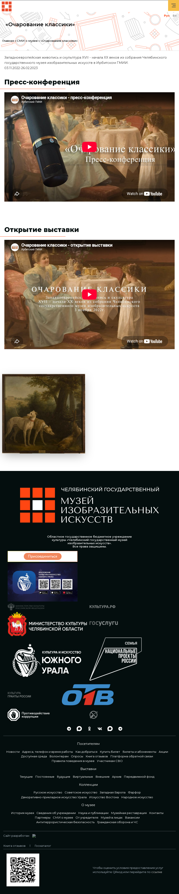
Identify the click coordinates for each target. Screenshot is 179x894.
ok (88, 728)
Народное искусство (137, 797)
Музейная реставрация (129, 813)
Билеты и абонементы (139, 751)
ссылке (156, 872)
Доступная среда (34, 756)
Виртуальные (83, 776)
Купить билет (110, 751)
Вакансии (132, 817)
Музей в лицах (111, 817)
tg (68, 728)
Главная (8, 40)
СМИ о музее (27, 40)
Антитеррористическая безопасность (65, 822)
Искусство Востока (104, 797)
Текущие (26, 776)
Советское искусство (81, 792)
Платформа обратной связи (131, 756)
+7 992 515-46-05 (58, 728)
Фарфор (134, 792)
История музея (22, 813)
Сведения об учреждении (56, 813)
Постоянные (44, 776)
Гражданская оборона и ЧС (117, 822)
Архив (116, 776)
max (78, 728)
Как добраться (86, 751)
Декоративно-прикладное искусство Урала (54, 797)
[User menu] (173, 5)
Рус (167, 15)
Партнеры (42, 817)
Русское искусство (47, 792)
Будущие (63, 776)
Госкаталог (42, 845)
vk (99, 728)
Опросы (77, 756)
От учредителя (87, 817)
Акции (163, 751)
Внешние (102, 776)
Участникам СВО (110, 761)
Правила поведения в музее (73, 761)
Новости (13, 751)
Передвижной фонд (139, 776)
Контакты (156, 813)
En (175, 15)
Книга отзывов (97, 756)
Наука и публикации (93, 813)
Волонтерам (59, 756)
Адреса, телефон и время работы (47, 751)
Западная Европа (113, 792)
